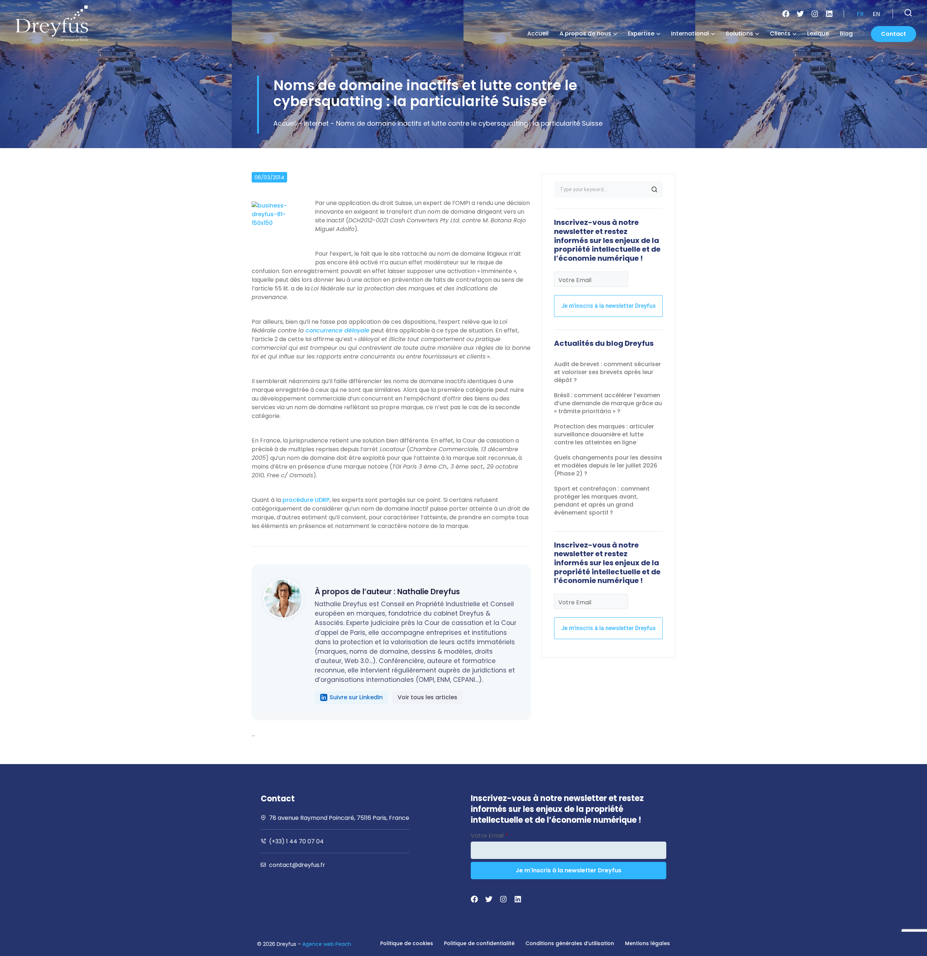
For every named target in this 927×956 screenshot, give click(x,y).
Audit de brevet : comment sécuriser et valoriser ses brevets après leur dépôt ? (607, 372)
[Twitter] (800, 13)
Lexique (818, 33)
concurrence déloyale (337, 330)
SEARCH (654, 189)
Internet (316, 123)
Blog (846, 33)
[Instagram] (814, 13)
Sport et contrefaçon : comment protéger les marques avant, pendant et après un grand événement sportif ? (602, 501)
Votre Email (574, 280)
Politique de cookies (406, 943)
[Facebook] (785, 13)
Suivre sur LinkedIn (356, 697)
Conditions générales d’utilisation (569, 943)
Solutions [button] (739, 33)
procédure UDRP (306, 500)
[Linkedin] (829, 13)
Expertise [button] (641, 33)
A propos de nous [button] (585, 33)
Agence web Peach (326, 944)
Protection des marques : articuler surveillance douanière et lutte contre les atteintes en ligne (604, 434)
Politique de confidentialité (479, 943)
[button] (908, 12)
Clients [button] (780, 33)
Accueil (538, 33)
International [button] (690, 33)
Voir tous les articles (427, 697)
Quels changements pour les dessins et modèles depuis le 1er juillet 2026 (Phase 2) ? (608, 465)
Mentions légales (647, 943)
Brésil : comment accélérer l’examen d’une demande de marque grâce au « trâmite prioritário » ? (608, 403)
